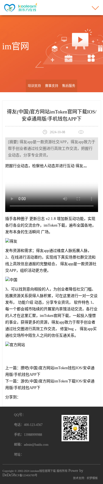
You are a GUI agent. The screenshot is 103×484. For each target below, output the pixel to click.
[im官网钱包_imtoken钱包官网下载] (20, 7)
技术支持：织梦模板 (85, 478)
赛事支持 (51, 86)
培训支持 (34, 86)
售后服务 (68, 86)
